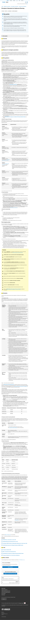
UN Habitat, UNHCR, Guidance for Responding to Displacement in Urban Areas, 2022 (15, 543)
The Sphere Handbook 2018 (7, 549)
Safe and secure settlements (14, 207)
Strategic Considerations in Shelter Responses (7, 578)
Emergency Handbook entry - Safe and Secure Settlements (11, 555)
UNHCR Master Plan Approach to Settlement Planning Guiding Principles (13, 553)
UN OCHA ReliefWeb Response (6, 592)
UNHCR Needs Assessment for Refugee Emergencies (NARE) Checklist (13, 545)
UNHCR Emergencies (4, 589)
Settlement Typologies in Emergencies (13, 582)
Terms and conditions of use (4, 613)
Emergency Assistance (7, 6)
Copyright (3, 614)
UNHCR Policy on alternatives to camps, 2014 (9, 539)
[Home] (5, 2)
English (8, 0)
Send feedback (10, 567)
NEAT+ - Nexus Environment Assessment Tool (9, 551)
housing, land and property (5, 164)
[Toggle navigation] (27, 2)
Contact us (4, 599)
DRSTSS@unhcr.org (22, 559)
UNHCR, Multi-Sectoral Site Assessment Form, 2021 (10, 541)
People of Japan (21, 603)
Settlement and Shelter (14, 6)
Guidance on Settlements (22, 6)
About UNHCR (3, 593)
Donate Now (3, 594)
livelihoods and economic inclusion (5, 160)
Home (2, 6)
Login (26, 3)
